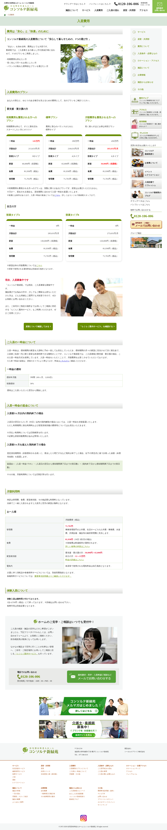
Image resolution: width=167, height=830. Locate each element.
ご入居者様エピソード (77, 791)
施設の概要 (16, 799)
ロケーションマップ (133, 768)
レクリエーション (18, 782)
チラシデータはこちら (74, 4)
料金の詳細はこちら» (74, 560)
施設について (72, 10)
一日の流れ (16, 794)
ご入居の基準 (102, 771)
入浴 (14, 777)
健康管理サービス (18, 771)
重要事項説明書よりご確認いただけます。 (53, 576)
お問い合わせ (102, 796)
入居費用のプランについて (78, 768)
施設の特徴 (16, 791)
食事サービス (17, 774)
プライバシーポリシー (105, 799)
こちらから (64, 361)
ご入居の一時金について (78, 771)
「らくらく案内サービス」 (26, 654)
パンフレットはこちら (99, 4)
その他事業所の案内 (48, 796)
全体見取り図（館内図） (49, 774)
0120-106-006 (30, 676)
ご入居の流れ (113, 10)
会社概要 (44, 791)
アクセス (143, 10)
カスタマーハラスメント (106, 802)
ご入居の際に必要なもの (106, 774)
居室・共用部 (129, 10)
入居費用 (98, 10)
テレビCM (101, 794)
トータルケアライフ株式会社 (134, 752)
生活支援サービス (18, 768)
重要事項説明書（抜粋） (106, 791)
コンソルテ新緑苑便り (77, 796)
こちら (57, 195)
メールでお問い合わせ (147, 224)
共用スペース (45, 771)
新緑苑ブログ (74, 799)
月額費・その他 (74, 774)
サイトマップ (102, 805)
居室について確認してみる (38, 326)
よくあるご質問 (17, 802)
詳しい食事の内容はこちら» (77, 546)
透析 (14, 780)
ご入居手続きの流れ (105, 768)
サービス (86, 10)
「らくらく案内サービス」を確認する (96, 326)
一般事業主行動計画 (48, 794)
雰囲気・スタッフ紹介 (20, 796)
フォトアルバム (131, 774)
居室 (42, 768)
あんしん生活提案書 (76, 794)
